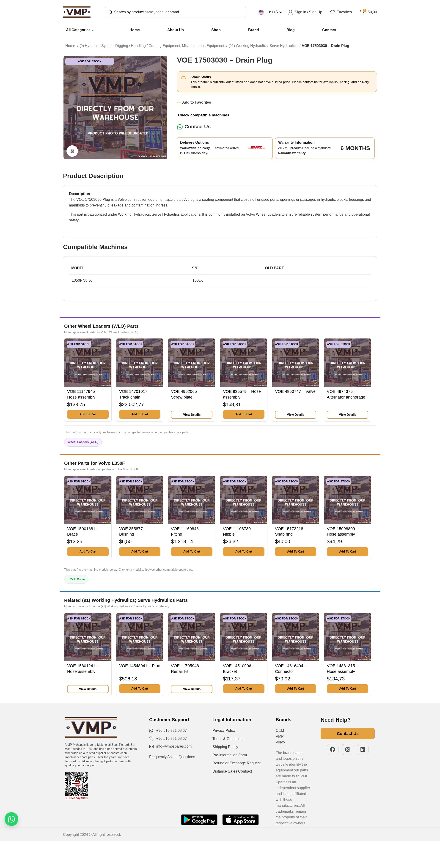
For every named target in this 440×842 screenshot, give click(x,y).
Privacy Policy (224, 730)
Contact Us (197, 126)
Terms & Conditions (228, 739)
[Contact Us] (180, 127)
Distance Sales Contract (232, 771)
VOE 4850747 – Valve (295, 391)
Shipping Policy (225, 747)
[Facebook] (332, 749)
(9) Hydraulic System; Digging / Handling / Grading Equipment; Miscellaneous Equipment (152, 46)
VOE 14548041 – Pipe (139, 665)
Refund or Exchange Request (236, 763)
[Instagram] (348, 749)
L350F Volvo (76, 579)
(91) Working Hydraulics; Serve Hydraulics (263, 46)
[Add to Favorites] (107, 382)
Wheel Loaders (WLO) (83, 442)
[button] (88, 414)
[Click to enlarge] (72, 151)
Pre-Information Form (229, 755)
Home (70, 46)
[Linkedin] (362, 749)
